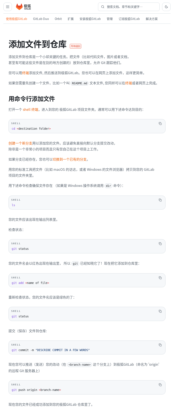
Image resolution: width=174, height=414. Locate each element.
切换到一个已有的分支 (70, 159)
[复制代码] (160, 123)
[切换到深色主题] (166, 7)
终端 (25, 72)
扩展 (71, 19)
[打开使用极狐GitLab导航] (7, 7)
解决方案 (152, 19)
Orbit (58, 19)
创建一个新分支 (20, 143)
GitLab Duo (41, 19)
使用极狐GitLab (16, 19)
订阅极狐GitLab (129, 19)
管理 (110, 19)
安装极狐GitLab (90, 19)
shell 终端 (30, 109)
